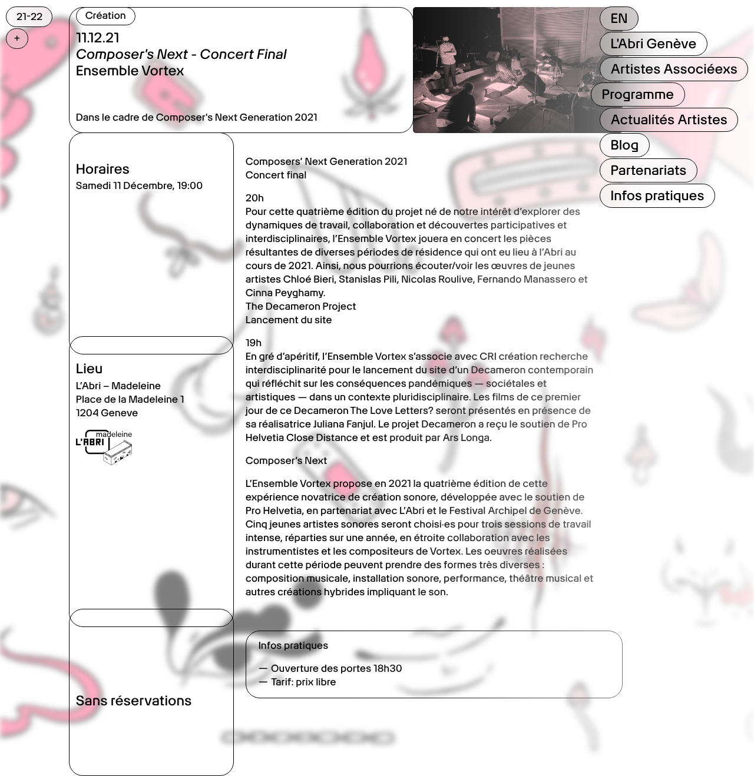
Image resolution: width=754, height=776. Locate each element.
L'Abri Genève (653, 43)
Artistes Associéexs (673, 69)
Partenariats (648, 170)
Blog (624, 145)
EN (618, 18)
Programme (637, 94)
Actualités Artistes (668, 119)
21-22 (29, 16)
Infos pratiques (657, 195)
